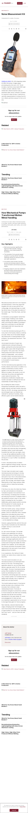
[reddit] (16, 28)
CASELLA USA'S (6, 81)
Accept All (14, 810)
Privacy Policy (22, 806)
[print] (25, 28)
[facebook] (9, 28)
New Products (5, 10)
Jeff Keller (14, 229)
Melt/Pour (4, 209)
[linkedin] (11, 28)
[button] (3, 3)
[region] (14, 808)
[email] (18, 28)
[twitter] (14, 28)
